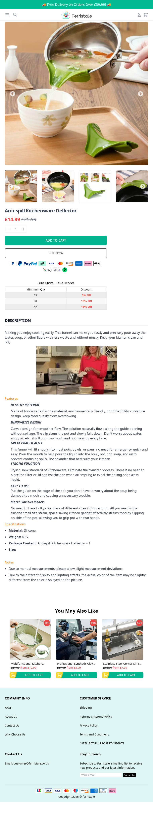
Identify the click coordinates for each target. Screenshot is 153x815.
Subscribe (129, 775)
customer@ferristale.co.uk (31, 763)
